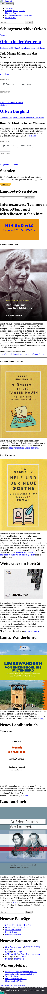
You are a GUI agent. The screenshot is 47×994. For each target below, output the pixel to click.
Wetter (15, 164)
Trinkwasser (19, 959)
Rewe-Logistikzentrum (30, 954)
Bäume (3, 102)
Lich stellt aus (11, 932)
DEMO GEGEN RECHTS (16, 927)
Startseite (9, 8)
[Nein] (6, 993)
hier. (42, 718)
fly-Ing (8, 959)
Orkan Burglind (14, 111)
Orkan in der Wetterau (20, 41)
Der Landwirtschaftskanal (16, 978)
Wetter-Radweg (11, 976)
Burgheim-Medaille (13, 934)
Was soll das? (10, 18)
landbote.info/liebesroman (26, 552)
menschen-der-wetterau (35, 631)
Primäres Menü (7, 4)
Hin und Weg (10, 13)
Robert (8, 952)
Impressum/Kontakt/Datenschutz (18, 15)
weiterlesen (6, 74)
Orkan (8, 102)
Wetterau (19, 102)
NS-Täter (18, 952)
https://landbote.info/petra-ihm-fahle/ (24, 448)
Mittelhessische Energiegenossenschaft (21, 971)
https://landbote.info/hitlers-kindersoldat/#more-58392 (22, 354)
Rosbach (22, 956)
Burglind (3, 164)
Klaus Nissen (19, 48)
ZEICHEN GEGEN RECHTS (18, 925)
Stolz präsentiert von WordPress (13, 985)
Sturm (13, 102)
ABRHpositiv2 (11, 954)
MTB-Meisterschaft (13, 930)
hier (26, 795)
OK (2, 993)
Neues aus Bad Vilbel (14, 981)
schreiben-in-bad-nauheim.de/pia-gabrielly (17, 555)
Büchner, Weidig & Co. (15, 10)
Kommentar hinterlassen (35, 48)
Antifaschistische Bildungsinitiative (19, 974)
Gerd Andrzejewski (13, 947)
